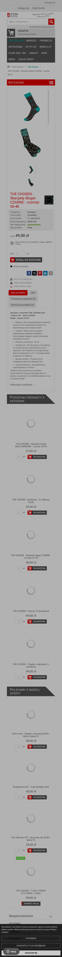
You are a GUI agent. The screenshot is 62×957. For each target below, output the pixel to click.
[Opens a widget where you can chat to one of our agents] (11, 952)
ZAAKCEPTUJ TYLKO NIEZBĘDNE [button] (31, 946)
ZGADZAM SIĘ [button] (31, 953)
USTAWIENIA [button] (30, 938)
